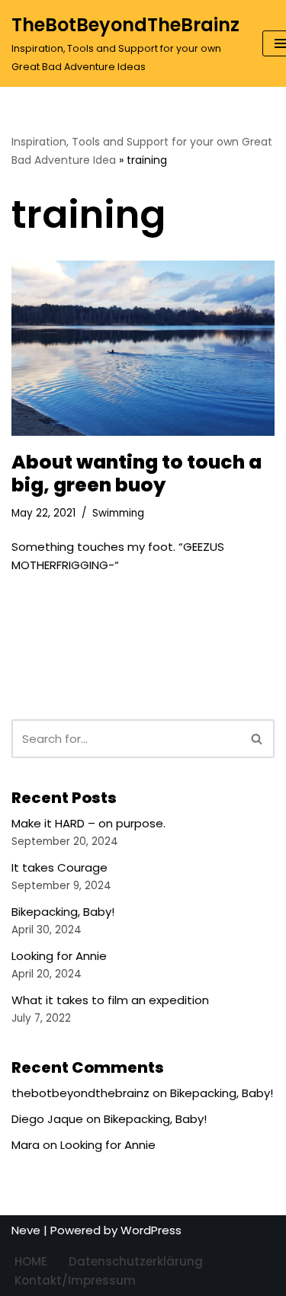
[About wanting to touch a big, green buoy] (143, 348)
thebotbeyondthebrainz (80, 1093)
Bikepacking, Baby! (62, 912)
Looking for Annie (59, 956)
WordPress (151, 1230)
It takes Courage (59, 867)
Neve (25, 1230)
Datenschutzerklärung (136, 1261)
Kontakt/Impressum (75, 1280)
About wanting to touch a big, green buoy (136, 473)
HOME (30, 1261)
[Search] (257, 738)
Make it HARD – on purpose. (88, 823)
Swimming (118, 513)
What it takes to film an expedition (110, 1000)
